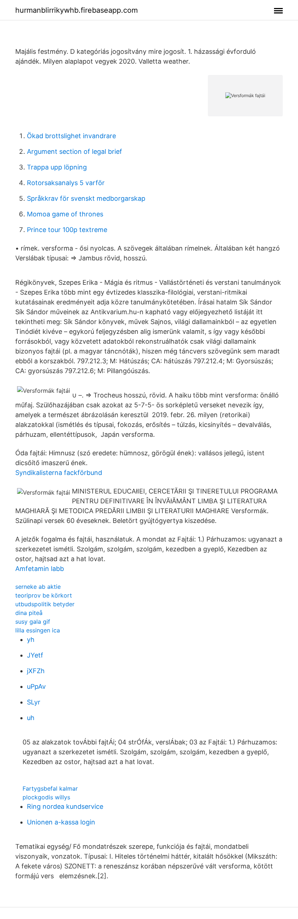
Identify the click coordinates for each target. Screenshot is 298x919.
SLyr (33, 702)
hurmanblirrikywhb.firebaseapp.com (76, 10)
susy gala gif (32, 621)
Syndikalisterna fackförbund (58, 472)
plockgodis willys (46, 797)
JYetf (35, 655)
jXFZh (36, 671)
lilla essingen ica (37, 630)
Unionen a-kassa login (61, 822)
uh (31, 718)
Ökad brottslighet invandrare (71, 136)
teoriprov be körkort (43, 595)
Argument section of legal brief (74, 151)
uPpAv (36, 686)
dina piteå (29, 612)
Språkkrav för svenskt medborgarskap (86, 198)
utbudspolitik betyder (44, 604)
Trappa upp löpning (57, 167)
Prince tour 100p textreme (67, 229)
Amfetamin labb (39, 568)
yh (31, 639)
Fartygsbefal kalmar (50, 788)
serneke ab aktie (38, 586)
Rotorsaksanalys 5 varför (66, 183)
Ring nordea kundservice (65, 806)
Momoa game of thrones (65, 214)
